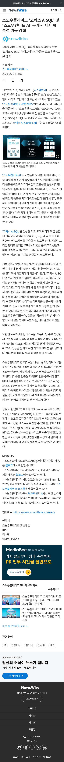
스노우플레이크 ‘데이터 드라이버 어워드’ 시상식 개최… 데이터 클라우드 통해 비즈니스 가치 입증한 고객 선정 (42, 614)
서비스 (32, 715)
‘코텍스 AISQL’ (10, 231)
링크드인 (33, 493)
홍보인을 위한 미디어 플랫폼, (31, 3)
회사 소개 (26, 757)
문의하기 (32, 741)
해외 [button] (52, 645)
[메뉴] (4, 10)
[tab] (32, 708)
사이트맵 (47, 757)
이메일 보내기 (10, 539)
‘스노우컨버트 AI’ (12, 175)
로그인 (16, 757)
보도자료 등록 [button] (32, 698)
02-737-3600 (33, 736)
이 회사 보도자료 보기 (14, 626)
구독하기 (55, 589)
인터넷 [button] (29, 645)
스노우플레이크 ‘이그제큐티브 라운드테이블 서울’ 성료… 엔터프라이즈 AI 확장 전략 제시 (41, 600)
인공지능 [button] (16, 645)
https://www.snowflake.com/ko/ (34, 512)
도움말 (32, 729)
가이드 (32, 722)
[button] (4, 80)
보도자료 (32, 708)
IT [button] (5, 645)
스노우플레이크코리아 (15, 69)
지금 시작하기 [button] (13, 675)
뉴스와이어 (40, 90)
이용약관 (36, 757)
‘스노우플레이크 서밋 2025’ (17, 104)
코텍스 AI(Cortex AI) (25, 123)
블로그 (9, 465)
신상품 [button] (41, 645)
